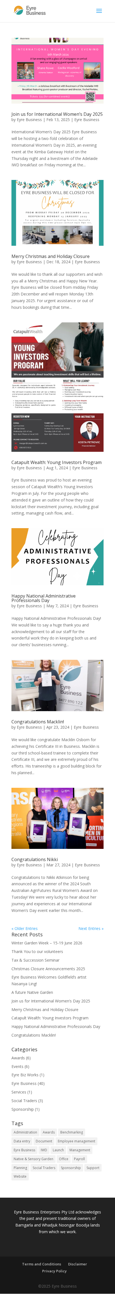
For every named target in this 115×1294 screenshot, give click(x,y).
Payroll (79, 1159)
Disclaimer (77, 1264)
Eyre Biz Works (25, 1074)
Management (80, 1150)
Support (93, 1167)
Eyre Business (29, 119)
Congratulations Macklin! (37, 722)
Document (44, 1141)
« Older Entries (24, 928)
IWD (44, 1150)
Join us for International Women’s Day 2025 (57, 114)
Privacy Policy (54, 1270)
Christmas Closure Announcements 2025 (48, 968)
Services (18, 1092)
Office (63, 1159)
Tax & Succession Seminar (35, 960)
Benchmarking (71, 1132)
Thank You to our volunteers (37, 951)
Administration (25, 1132)
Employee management (76, 1141)
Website (20, 1176)
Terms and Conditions (41, 1264)
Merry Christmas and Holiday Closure (50, 256)
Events (17, 1066)
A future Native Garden (32, 992)
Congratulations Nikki (34, 859)
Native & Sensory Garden (33, 1159)
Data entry (22, 1141)
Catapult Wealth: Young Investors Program (56, 462)
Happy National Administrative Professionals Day (43, 598)
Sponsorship (22, 1109)
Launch (58, 1150)
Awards (18, 1057)
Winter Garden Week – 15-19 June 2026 (46, 943)
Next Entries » (91, 928)
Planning (20, 1167)
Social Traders (24, 1100)
